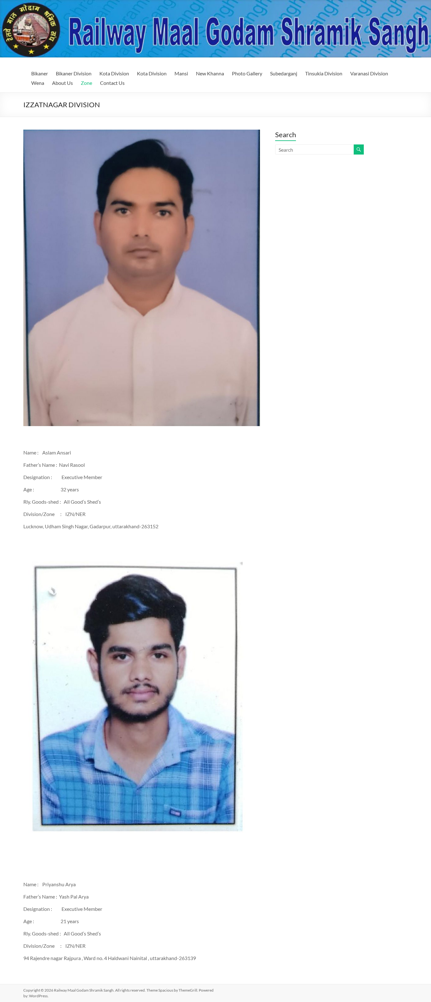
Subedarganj (283, 73)
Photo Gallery (247, 73)
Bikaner (39, 73)
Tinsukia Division (323, 73)
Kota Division (114, 73)
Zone (86, 83)
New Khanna (210, 73)
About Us (62, 83)
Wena (37, 83)
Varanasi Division (369, 73)
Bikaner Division (74, 73)
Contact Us (112, 83)
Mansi (181, 73)
